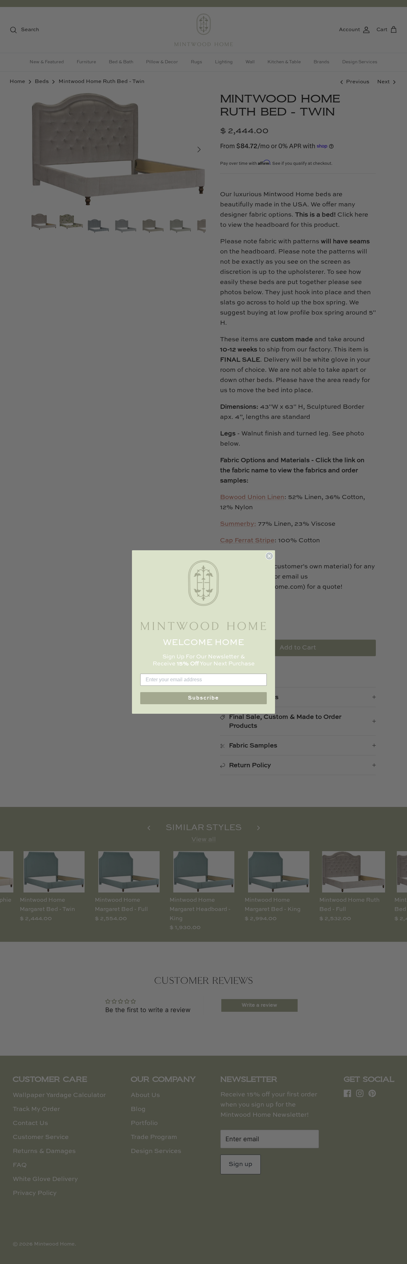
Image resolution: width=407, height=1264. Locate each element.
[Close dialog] (269, 556)
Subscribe (203, 698)
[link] (203, 595)
